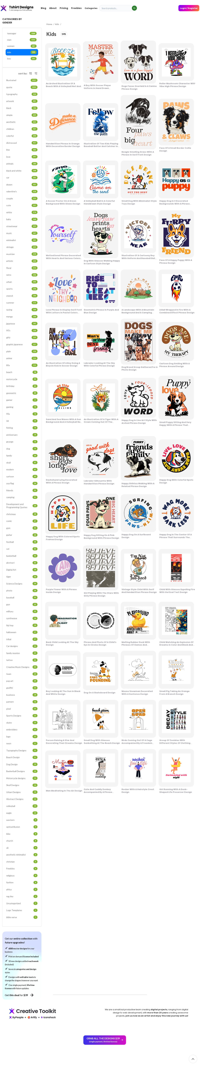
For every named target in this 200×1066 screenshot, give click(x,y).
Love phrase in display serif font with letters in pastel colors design (64, 312)
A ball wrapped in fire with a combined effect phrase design (176, 311)
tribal (21, 639)
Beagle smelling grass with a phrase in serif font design (138, 153)
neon (21, 743)
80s (21, 365)
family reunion (21, 653)
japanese (21, 323)
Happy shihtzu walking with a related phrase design (138, 485)
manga (21, 316)
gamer (21, 400)
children (21, 129)
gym (21, 528)
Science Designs (21, 583)
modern (21, 469)
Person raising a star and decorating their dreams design (64, 741)
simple (21, 115)
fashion (21, 882)
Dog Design (21, 764)
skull (21, 462)
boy (21, 58)
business (21, 694)
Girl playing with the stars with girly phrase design (101, 594)
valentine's (21, 191)
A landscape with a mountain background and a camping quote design (138, 312)
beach (21, 372)
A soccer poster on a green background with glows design (63, 202)
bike (21, 833)
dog (21, 448)
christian (21, 861)
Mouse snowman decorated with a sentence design (137, 692)
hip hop (21, 625)
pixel (21, 708)
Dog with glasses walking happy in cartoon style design (102, 262)
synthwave (21, 618)
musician (21, 254)
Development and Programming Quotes (21, 506)
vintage (21, 247)
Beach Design (21, 757)
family (21, 455)
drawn (21, 184)
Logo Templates (21, 910)
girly (21, 337)
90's (21, 330)
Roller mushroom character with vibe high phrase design (177, 85)
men (21, 39)
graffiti (21, 687)
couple (21, 198)
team (21, 674)
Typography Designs (21, 750)
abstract (21, 562)
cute (21, 205)
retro (21, 274)
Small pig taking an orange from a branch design (174, 692)
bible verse (21, 917)
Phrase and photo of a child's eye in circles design (100, 643)
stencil (21, 295)
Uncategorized (21, 903)
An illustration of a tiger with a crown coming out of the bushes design (101, 422)
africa (21, 889)
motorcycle (21, 379)
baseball (21, 597)
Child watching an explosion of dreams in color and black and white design (176, 645)
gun (21, 604)
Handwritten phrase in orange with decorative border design (63, 145)
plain (21, 351)
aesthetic (21, 122)
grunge (21, 441)
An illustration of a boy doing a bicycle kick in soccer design (63, 364)
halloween (21, 632)
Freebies (21, 868)
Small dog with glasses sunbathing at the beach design (102, 741)
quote (21, 87)
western (21, 820)
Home (49, 24)
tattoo (21, 660)
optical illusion (21, 826)
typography (21, 94)
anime (21, 358)
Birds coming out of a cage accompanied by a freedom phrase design (137, 743)
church (21, 840)
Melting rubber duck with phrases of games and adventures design (136, 645)
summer (21, 302)
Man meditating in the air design (64, 790)
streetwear (21, 226)
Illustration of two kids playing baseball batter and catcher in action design (101, 146)
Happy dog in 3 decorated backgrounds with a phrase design (174, 204)
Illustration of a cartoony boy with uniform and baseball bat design (138, 258)
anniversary (21, 434)
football (21, 542)
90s (21, 413)
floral (21, 268)
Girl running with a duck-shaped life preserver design (175, 790)
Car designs (21, 646)
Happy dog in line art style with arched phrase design (139, 421)
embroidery (21, 729)
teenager (21, 33)
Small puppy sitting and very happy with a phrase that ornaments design (175, 425)
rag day (21, 896)
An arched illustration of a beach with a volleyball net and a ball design (63, 86)
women (21, 46)
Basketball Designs (21, 771)
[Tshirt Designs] (20, 8)
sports (21, 288)
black (21, 108)
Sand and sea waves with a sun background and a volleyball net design (64, 422)
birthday (21, 386)
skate (21, 722)
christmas (21, 514)
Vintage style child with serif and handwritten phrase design (139, 591)
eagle (21, 813)
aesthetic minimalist (21, 854)
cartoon (21, 476)
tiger (21, 576)
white (21, 212)
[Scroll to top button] (193, 1059)
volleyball (21, 806)
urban (21, 282)
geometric (21, 393)
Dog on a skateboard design (99, 692)
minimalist (21, 240)
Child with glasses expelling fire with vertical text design (177, 591)
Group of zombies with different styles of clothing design (174, 743)
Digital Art (21, 569)
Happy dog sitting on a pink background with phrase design (101, 536)
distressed (21, 143)
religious (21, 875)
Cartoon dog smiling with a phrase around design (174, 365)
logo (21, 736)
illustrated (21, 80)
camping (21, 497)
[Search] (134, 8)
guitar (21, 535)
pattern (21, 701)
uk (21, 847)
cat (21, 548)
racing (21, 309)
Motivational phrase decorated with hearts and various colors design (63, 258)
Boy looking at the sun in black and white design (63, 692)
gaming (21, 407)
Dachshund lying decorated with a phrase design (61, 481)
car (21, 177)
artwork (21, 101)
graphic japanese (21, 344)
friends (21, 490)
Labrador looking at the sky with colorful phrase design (99, 364)
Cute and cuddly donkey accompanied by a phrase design (98, 792)
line (21, 149)
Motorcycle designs (21, 778)
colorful (21, 135)
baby (21, 219)
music (21, 233)
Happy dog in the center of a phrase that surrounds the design (175, 537)
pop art (21, 681)
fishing (21, 427)
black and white (21, 170)
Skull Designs (21, 785)
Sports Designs (21, 715)
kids (21, 52)
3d (21, 421)
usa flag (21, 483)
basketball (21, 555)
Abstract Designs (21, 799)
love (21, 156)
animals (21, 163)
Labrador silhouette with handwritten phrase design (99, 482)
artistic (21, 261)
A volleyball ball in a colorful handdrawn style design (99, 202)
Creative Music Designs (21, 667)
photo (21, 590)
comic (21, 521)
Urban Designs (21, 792)
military (21, 611)
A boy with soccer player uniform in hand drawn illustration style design (97, 88)
